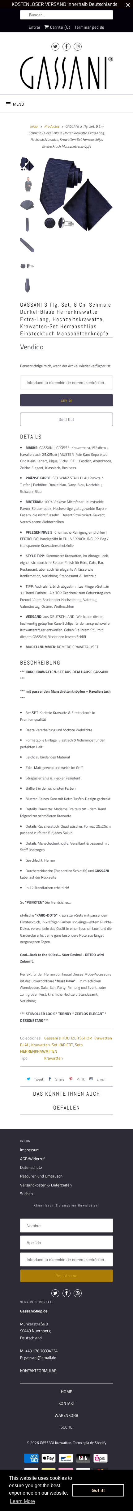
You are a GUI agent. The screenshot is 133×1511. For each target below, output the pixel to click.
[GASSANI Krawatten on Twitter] (55, 46)
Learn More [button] (22, 1501)
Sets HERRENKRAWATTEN (51, 1048)
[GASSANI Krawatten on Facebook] (66, 46)
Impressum (30, 1150)
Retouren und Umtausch (41, 1176)
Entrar (35, 27)
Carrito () (60, 27)
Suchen (26, 1193)
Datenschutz (31, 1167)
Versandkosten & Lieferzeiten (46, 1185)
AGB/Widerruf (32, 1159)
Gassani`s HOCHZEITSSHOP (68, 1038)
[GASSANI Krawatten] (66, 73)
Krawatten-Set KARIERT (52, 1045)
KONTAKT (66, 1403)
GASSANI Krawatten (55, 1443)
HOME (66, 1391)
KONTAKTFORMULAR (38, 1370)
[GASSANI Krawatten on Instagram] (78, 46)
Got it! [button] (98, 1490)
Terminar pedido (89, 27)
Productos (51, 126)
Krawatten (53, 1058)
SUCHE (66, 1427)
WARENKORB (66, 1415)
